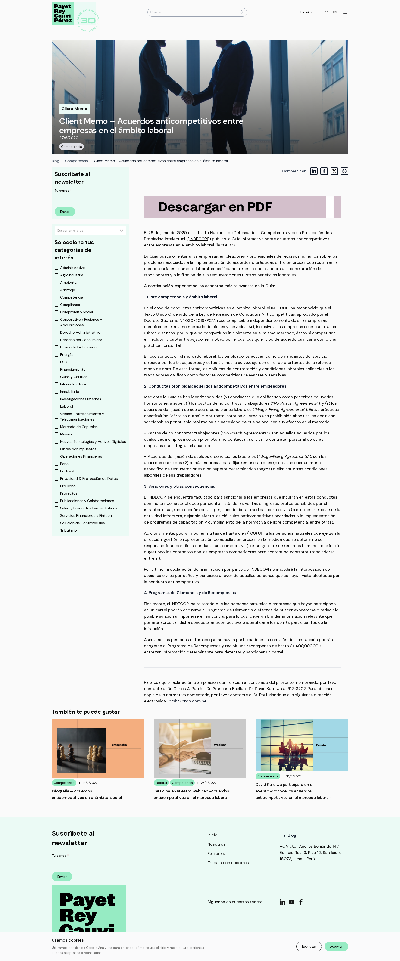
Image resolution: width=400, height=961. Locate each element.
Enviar (64, 211)
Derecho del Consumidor (81, 339)
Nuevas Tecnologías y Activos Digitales (93, 441)
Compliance (70, 304)
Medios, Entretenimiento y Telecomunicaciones (82, 416)
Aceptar (336, 946)
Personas (216, 853)
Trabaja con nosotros (228, 863)
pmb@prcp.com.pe (188, 701)
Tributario (68, 530)
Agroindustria (71, 275)
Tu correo (63, 190)
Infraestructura (73, 384)
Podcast (67, 471)
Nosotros (216, 844)
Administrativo (72, 267)
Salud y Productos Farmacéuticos (88, 508)
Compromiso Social (76, 312)
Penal (64, 463)
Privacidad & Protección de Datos (89, 478)
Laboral (66, 406)
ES (326, 12)
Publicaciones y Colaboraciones (87, 500)
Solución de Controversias (82, 523)
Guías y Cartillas (73, 376)
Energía (66, 354)
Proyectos (69, 493)
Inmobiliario (69, 391)
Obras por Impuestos (78, 449)
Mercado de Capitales (79, 426)
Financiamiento (73, 369)
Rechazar (309, 946)
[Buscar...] (242, 12)
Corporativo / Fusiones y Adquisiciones (81, 322)
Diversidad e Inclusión (78, 347)
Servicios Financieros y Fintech (86, 515)
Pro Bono (68, 486)
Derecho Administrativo (80, 332)
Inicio (212, 835)
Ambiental (68, 282)
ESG (63, 362)
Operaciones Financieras (81, 456)
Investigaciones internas (80, 399)
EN (335, 12)
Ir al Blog (288, 835)
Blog (55, 160)
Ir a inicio (306, 12)
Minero (66, 434)
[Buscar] (121, 230)
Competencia (71, 147)
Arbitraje (67, 289)
